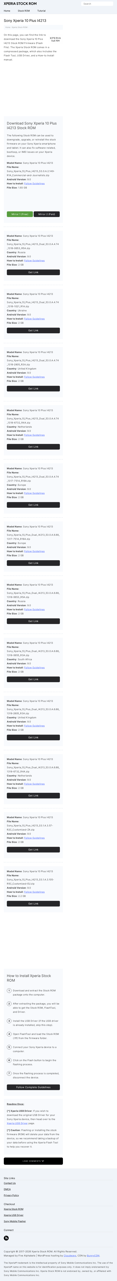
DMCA (7, 1189)
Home (7, 27)
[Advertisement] (33, 88)
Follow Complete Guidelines (33, 1087)
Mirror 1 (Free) (20, 214)
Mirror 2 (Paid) (46, 214)
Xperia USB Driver (17, 1123)
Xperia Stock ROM (20, 3)
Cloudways (70, 1255)
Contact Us (10, 1183)
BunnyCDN (93, 1255)
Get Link (33, 272)
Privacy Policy (11, 1195)
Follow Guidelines (34, 183)
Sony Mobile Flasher (15, 1221)
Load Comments (32, 1161)
